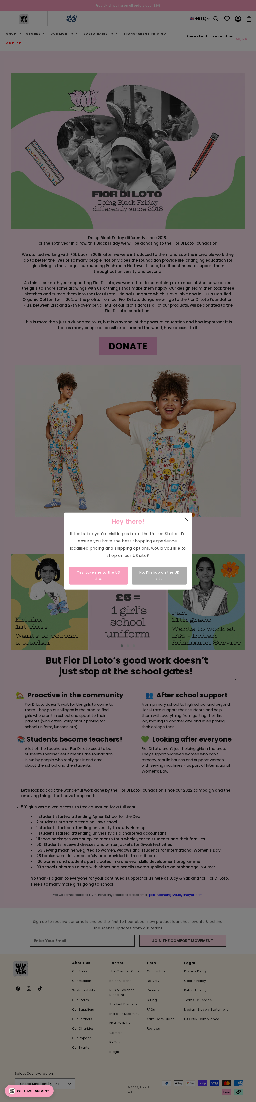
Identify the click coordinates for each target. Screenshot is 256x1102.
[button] (29, 1091)
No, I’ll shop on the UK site (160, 575)
